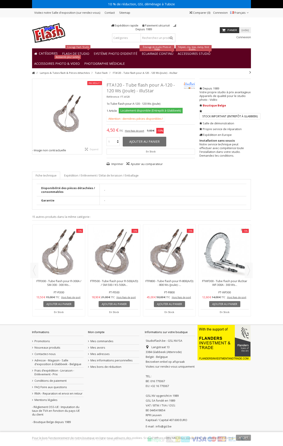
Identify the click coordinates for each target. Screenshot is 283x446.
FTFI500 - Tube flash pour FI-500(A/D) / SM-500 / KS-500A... (114, 283)
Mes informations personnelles (111, 360)
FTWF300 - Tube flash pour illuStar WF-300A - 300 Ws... (224, 283)
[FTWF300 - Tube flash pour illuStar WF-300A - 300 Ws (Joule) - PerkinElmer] (225, 252)
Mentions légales (45, 400)
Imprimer (117, 164)
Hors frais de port (134, 130)
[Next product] (250, 72)
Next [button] (249, 270)
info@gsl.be (164, 426)
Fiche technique (46, 175)
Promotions (42, 341)
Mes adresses (100, 354)
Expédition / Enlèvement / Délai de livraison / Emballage (101, 175)
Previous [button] (34, 270)
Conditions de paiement (50, 381)
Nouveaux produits (47, 347)
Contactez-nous (45, 354)
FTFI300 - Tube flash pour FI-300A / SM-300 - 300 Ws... (58, 283)
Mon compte (96, 332)
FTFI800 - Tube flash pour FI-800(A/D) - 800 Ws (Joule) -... (169, 283)
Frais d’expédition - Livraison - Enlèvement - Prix (54, 372)
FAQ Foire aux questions (50, 387)
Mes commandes (101, 341)
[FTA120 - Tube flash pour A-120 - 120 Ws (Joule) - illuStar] (67, 113)
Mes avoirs (97, 347)
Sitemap (124, 13)
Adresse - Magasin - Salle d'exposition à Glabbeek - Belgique (57, 362)
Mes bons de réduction (105, 367)
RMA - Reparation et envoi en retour (58, 393)
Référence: (113, 96)
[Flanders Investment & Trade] (223, 342)
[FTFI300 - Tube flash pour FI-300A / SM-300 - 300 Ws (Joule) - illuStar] (59, 252)
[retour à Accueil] (33, 73)
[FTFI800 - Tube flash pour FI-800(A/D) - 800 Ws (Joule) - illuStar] (169, 252)
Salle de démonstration (218, 123)
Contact (110, 13)
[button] (104, 63)
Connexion (220, 13)
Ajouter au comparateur (147, 164)
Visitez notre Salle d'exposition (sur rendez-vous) (67, 13)
